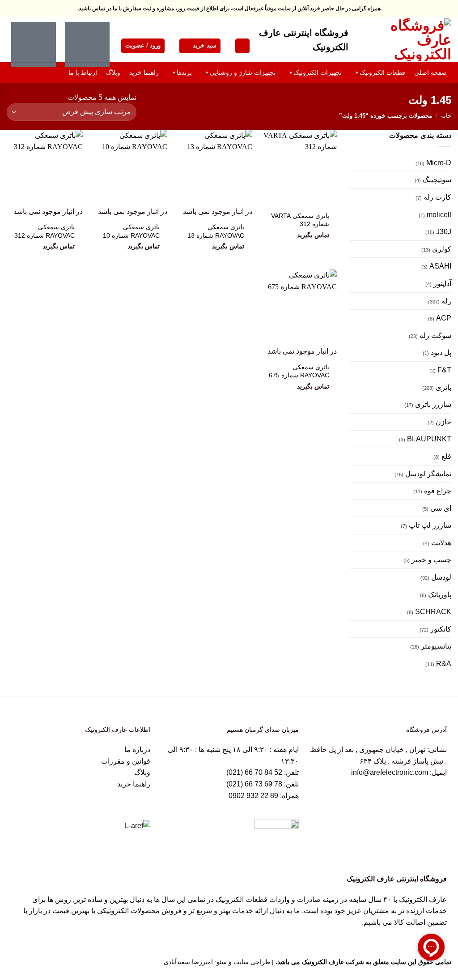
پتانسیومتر (436, 646)
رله (446, 301)
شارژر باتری (433, 404)
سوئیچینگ (437, 180)
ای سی (440, 508)
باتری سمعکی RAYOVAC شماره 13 (215, 231)
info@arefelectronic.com (389, 772)
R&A (443, 663)
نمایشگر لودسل (428, 474)
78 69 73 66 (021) (254, 784)
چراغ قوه (437, 491)
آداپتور (442, 283)
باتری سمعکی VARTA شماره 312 (300, 220)
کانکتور (440, 629)
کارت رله (437, 197)
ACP (443, 318)
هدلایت (441, 543)
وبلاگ (142, 772)
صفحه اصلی (430, 72)
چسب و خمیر (431, 560)
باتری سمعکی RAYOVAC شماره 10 (131, 231)
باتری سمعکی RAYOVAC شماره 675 (299, 371)
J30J (443, 231)
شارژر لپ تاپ (430, 525)
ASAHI (440, 266)
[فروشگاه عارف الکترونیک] (406, 39)
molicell (439, 214)
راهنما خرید (133, 784)
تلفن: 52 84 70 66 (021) (262, 772)
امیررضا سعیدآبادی (188, 961)
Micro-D (438, 163)
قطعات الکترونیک (382, 72)
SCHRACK (433, 611)
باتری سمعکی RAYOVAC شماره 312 (44, 231)
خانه (446, 115)
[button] (242, 45)
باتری (443, 387)
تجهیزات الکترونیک (317, 72)
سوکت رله (435, 335)
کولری (441, 249)
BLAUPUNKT (429, 439)
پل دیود (441, 352)
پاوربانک (439, 594)
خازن (443, 422)
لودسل (441, 577)
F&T (444, 370)
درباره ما (137, 749)
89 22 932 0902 (254, 795)
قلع (446, 456)
